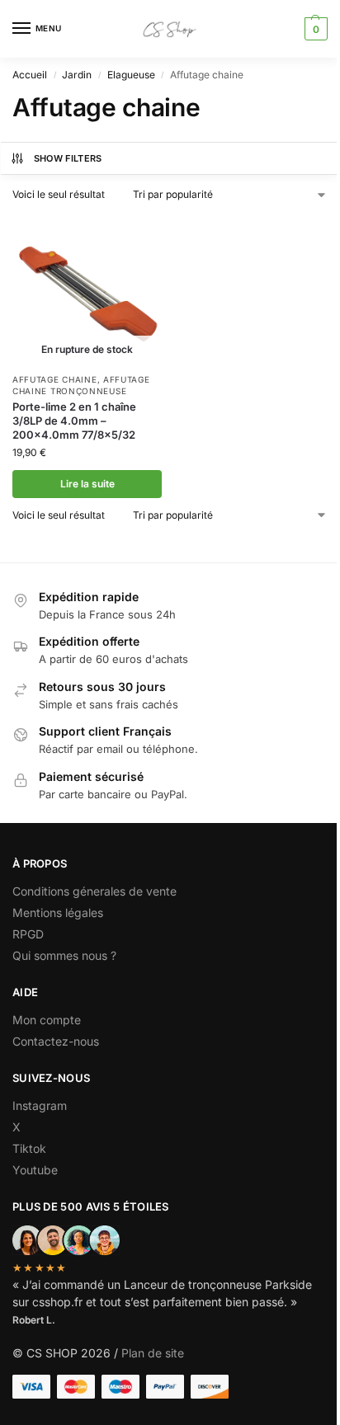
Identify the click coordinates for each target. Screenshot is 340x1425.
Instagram (39, 1105)
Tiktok (29, 1148)
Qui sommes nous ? (66, 955)
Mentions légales (57, 912)
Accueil (29, 74)
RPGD (28, 934)
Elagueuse (131, 74)
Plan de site (152, 1353)
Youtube (35, 1170)
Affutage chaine (54, 379)
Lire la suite (87, 483)
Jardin (77, 74)
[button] (314, 28)
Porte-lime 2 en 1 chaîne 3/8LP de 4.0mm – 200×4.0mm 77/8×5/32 (74, 420)
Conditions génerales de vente (94, 891)
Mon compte (46, 1020)
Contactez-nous (55, 1041)
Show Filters (68, 158)
